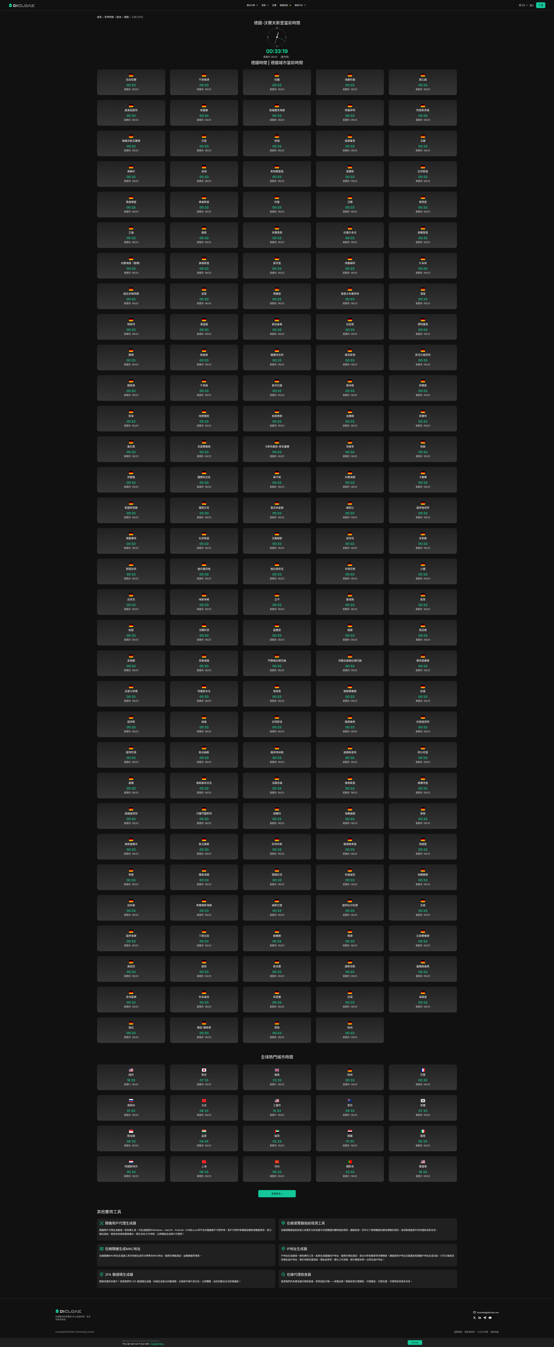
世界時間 (109, 17)
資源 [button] (264, 5)
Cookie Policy (157, 1344)
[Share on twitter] (474, 1317)
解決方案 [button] (251, 5)
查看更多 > (277, 1193)
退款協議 (495, 1332)
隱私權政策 (470, 1332)
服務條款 (458, 1332)
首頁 (99, 17)
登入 (532, 5)
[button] (523, 5)
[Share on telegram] (484, 1317)
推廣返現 (284, 5)
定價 (274, 5)
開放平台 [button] (299, 5)
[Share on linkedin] (479, 1317)
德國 (126, 17)
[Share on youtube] (490, 1317)
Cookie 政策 (482, 1332)
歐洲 (119, 17)
